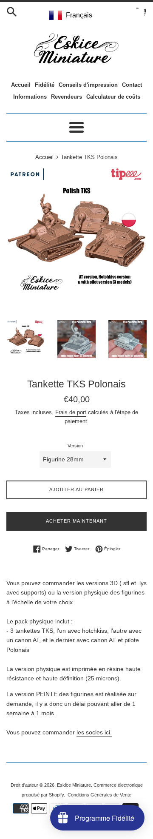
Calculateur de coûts (113, 97)
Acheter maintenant (76, 520)
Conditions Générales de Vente (99, 794)
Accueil (21, 85)
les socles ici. (94, 732)
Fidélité (44, 85)
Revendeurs (66, 97)
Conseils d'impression (88, 85)
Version (75, 445)
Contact (132, 85)
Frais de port (70, 412)
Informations (30, 97)
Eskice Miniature (74, 785)
